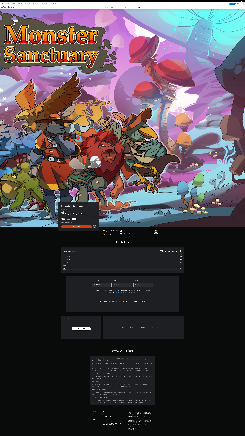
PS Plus (27, 3)
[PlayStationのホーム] (2, 3)
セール (117, 7)
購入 (7, 3)
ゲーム (19, 3)
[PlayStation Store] (8, 7)
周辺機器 (35, 3)
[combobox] (102, 285)
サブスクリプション (127, 7)
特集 (112, 7)
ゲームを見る (137, 7)
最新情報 (44, 3)
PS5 (13, 3)
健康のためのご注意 (132, 428)
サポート (52, 3)
